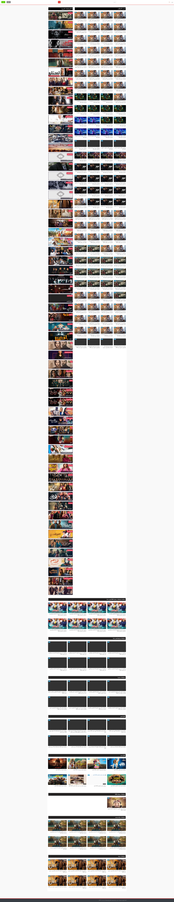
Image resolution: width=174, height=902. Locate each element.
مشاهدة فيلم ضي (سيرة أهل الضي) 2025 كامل (77, 785)
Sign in (8, 2)
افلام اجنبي (122, 716)
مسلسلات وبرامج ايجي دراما (119, 638)
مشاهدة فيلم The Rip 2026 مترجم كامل (78, 746)
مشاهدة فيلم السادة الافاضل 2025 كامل (118, 785)
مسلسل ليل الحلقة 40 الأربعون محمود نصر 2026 (57, 886)
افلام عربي (122, 755)
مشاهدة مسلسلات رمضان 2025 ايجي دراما (116, 599)
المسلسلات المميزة (66, 8)
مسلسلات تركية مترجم (120, 817)
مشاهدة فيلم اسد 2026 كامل (61, 769)
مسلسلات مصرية (121, 677)
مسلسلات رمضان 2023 (120, 794)
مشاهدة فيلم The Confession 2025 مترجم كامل (57, 746)
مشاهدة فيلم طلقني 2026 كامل (120, 769)
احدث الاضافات (121, 8)
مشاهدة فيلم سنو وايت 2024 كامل (79, 769)
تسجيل (3, 2)
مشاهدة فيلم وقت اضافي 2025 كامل (99, 769)
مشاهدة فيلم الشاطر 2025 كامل (100, 785)
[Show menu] (172, 2)
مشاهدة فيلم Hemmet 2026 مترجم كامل (118, 746)
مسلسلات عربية (121, 856)
